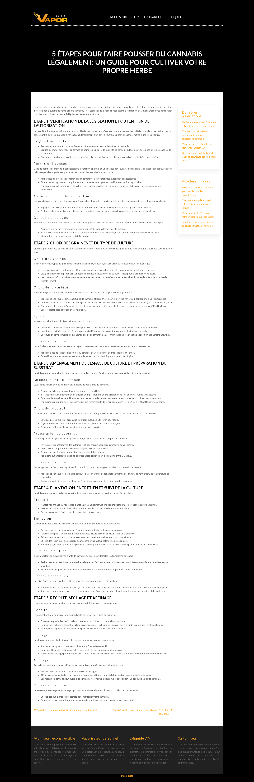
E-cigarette (153, 17)
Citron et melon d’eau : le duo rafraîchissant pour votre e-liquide (197, 204)
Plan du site (127, 775)
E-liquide (175, 17)
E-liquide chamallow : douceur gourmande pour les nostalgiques (198, 191)
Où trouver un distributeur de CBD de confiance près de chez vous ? (198, 156)
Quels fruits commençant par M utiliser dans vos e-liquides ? (67, 710)
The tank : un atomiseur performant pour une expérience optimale (195, 135)
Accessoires (119, 17)
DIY (136, 17)
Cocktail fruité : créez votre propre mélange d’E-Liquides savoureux (141, 712)
